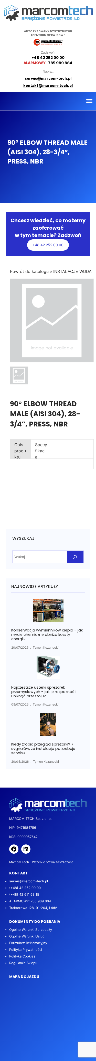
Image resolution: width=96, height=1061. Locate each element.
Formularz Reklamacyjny (28, 943)
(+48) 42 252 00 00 (25, 888)
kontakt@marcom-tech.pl (48, 85)
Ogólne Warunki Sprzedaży (30, 929)
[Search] (75, 557)
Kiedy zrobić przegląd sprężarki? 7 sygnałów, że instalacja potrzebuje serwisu (43, 748)
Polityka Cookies (22, 956)
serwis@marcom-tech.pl (28, 881)
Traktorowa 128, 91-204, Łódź (33, 908)
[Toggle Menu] (89, 101)
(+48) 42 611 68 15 (24, 894)
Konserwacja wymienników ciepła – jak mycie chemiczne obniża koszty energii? (47, 634)
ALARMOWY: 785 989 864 (30, 901)
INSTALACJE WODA (72, 271)
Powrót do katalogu (30, 271)
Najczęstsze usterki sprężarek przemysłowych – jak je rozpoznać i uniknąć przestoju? (43, 691)
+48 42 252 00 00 (48, 245)
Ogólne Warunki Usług (27, 936)
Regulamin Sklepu (23, 963)
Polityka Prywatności (25, 949)
